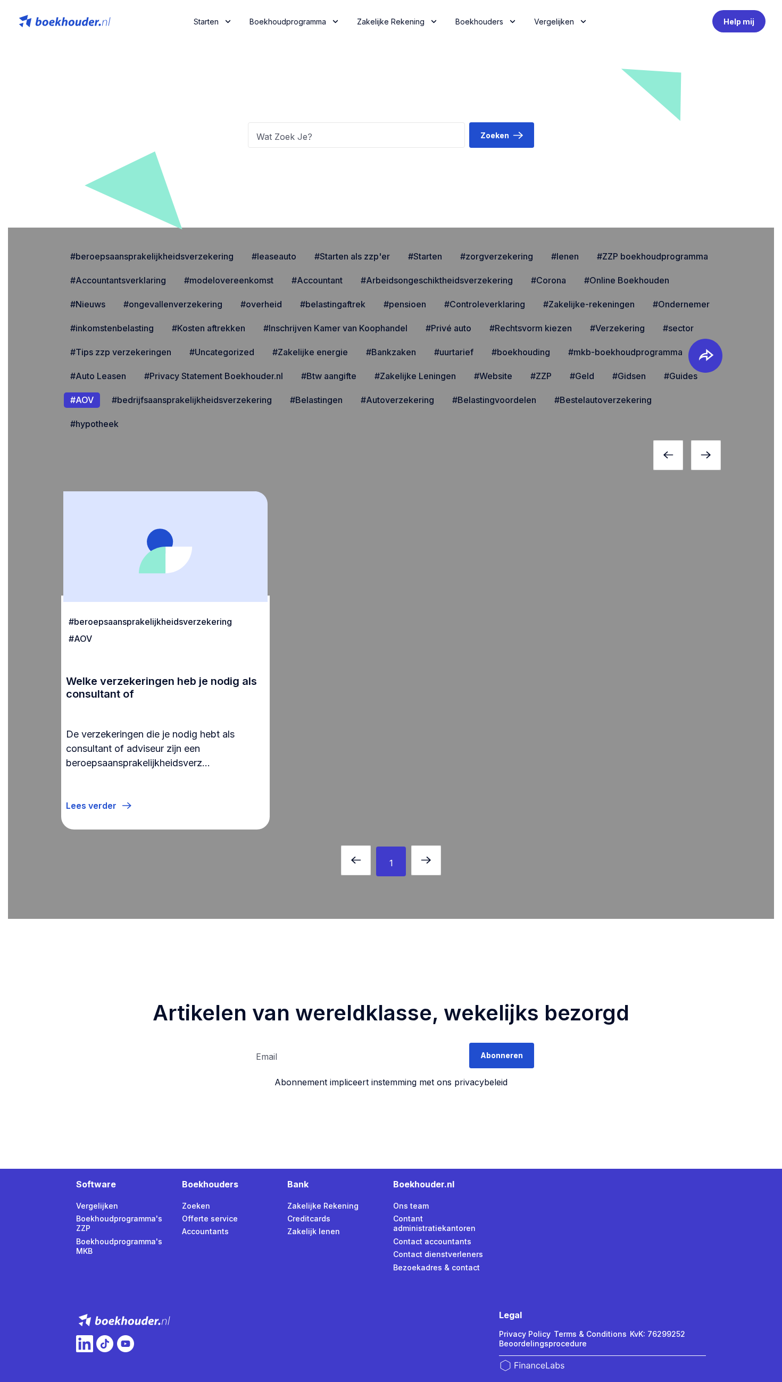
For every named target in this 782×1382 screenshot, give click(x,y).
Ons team (411, 1205)
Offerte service (210, 1218)
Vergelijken (97, 1205)
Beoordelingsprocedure (543, 1343)
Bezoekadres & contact (436, 1267)
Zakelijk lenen (313, 1231)
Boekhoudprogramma (287, 21)
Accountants (205, 1231)
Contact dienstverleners (438, 1254)
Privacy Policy (525, 1333)
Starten (206, 21)
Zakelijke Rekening (391, 21)
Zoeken (196, 1205)
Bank (298, 1184)
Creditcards (308, 1218)
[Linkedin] (84, 1343)
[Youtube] (125, 1343)
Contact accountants (432, 1241)
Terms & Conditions (590, 1333)
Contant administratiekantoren (434, 1223)
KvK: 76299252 (657, 1333)
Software (96, 1184)
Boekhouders (479, 21)
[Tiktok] (104, 1343)
